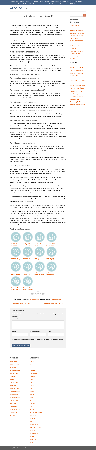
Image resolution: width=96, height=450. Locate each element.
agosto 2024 (14, 373)
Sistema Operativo (78, 1)
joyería (80, 85)
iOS (77, 85)
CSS (31, 382)
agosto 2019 (13, 412)
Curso (31, 388)
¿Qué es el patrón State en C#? (22, 304)
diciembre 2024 (15, 364)
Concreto (32, 376)
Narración (64, 1)
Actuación (12, 1)
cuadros (81, 78)
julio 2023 (13, 403)
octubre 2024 (14, 367)
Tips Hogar (25, 3)
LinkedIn (76, 88)
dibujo (72, 80)
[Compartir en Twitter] (35, 294)
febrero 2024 (14, 382)
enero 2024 (13, 385)
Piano (31, 421)
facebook (77, 80)
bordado (77, 71)
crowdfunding (74, 78)
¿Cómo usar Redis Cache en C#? (53, 304)
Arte (82, 67)
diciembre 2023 (14, 388)
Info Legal (72, 3)
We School (16, 8)
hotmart (82, 83)
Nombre (14, 331)
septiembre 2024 (15, 370)
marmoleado (81, 96)
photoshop (80, 102)
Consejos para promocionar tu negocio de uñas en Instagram (77, 28)
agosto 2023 (14, 400)
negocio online (75, 99)
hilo (78, 83)
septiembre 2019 (15, 409)
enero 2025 (13, 361)
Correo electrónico (35, 331)
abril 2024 (13, 379)
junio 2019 (13, 415)
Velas (30, 3)
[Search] (26, 8)
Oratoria (70, 1)
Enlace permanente (56, 299)
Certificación (34, 373)
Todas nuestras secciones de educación (41, 3)
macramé (72, 91)
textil (77, 105)
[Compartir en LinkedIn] (43, 294)
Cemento (22, 1)
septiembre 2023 (15, 397)
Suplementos (14, 3)
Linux (81, 88)
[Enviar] (84, 15)
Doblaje (32, 391)
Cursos (53, 3)
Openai (73, 102)
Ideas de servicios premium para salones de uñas (77, 41)
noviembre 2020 (15, 406)
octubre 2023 (14, 394)
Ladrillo (41, 1)
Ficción (27, 1)
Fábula (32, 394)
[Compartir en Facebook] (32, 294)
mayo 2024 (13, 376)
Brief (81, 71)
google (83, 80)
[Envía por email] (38, 294)
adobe (72, 68)
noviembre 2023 (15, 391)
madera (79, 91)
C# (33, 13)
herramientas (73, 83)
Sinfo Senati (60, 3)
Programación (39, 13)
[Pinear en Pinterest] (41, 294)
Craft (17, 1)
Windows (82, 104)
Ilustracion (36, 1)
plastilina (72, 104)
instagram (73, 85)
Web (49, 331)
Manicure (47, 1)
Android (78, 68)
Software (32, 430)
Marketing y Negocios (56, 1)
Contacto (67, 3)
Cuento (32, 385)
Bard (71, 71)
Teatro (19, 3)
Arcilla (31, 364)
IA (31, 1)
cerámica (73, 73)
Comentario (15, 319)
